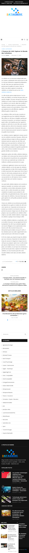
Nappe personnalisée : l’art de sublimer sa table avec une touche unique (19, 525)
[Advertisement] (14, 28)
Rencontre (5, 419)
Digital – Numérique (8, 368)
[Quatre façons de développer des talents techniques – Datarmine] (6, 490)
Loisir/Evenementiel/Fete (9, 412)
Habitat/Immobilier (7, 402)
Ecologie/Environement (8, 382)
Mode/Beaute (6, 416)
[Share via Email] (25, 261)
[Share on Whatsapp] (23, 261)
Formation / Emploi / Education (10, 399)
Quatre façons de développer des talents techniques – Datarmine (19, 489)
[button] (3, 307)
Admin (7, 55)
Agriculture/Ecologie (8, 345)
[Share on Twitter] (20, 261)
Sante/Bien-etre (7, 423)
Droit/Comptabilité (7, 379)
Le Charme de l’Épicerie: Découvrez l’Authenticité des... (11, 546)
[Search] (24, 39)
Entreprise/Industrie (7, 392)
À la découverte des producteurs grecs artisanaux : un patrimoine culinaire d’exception (18, 514)
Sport (4, 426)
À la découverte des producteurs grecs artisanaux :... (14, 314)
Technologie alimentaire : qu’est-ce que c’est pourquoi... (12, 527)
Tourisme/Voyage (7, 429)
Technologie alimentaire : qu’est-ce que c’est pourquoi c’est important (19, 498)
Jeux (4, 406)
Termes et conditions (6, 3)
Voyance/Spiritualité (8, 433)
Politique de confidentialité (21, 3)
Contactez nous (19, 1)
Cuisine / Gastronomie (13, 44)
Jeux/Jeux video (6, 409)
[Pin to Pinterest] (22, 261)
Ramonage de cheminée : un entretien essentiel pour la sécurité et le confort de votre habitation (19, 537)
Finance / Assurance (8, 396)
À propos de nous (9, 1)
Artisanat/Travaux (7, 355)
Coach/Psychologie (7, 362)
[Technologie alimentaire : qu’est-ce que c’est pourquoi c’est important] (6, 499)
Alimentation (6, 348)
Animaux (5, 352)
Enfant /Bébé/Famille (8, 385)
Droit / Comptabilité (8, 375)
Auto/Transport (6, 358)
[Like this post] (17, 261)
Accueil (3, 44)
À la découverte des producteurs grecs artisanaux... (12, 537)
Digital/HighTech (7, 372)
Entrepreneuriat (6, 389)
